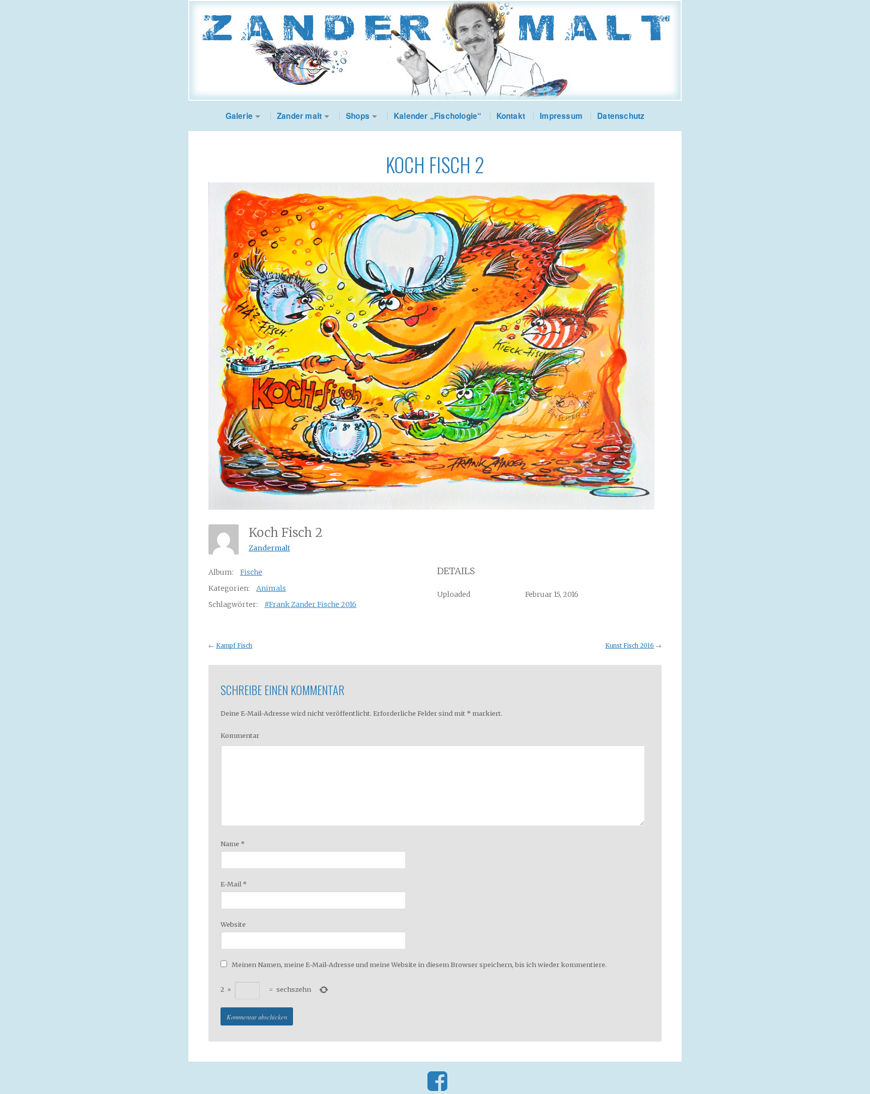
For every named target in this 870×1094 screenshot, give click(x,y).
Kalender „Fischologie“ (437, 115)
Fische (251, 572)
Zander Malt (435, 50)
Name (233, 844)
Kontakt (510, 115)
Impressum (561, 115)
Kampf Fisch (234, 645)
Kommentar (240, 735)
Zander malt (299, 115)
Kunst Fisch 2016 (629, 645)
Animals (271, 588)
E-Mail (234, 884)
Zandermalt (269, 548)
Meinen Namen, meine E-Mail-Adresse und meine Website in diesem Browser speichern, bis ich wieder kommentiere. (419, 965)
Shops (358, 115)
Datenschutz (620, 115)
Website (233, 924)
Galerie (239, 115)
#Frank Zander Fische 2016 (310, 604)
